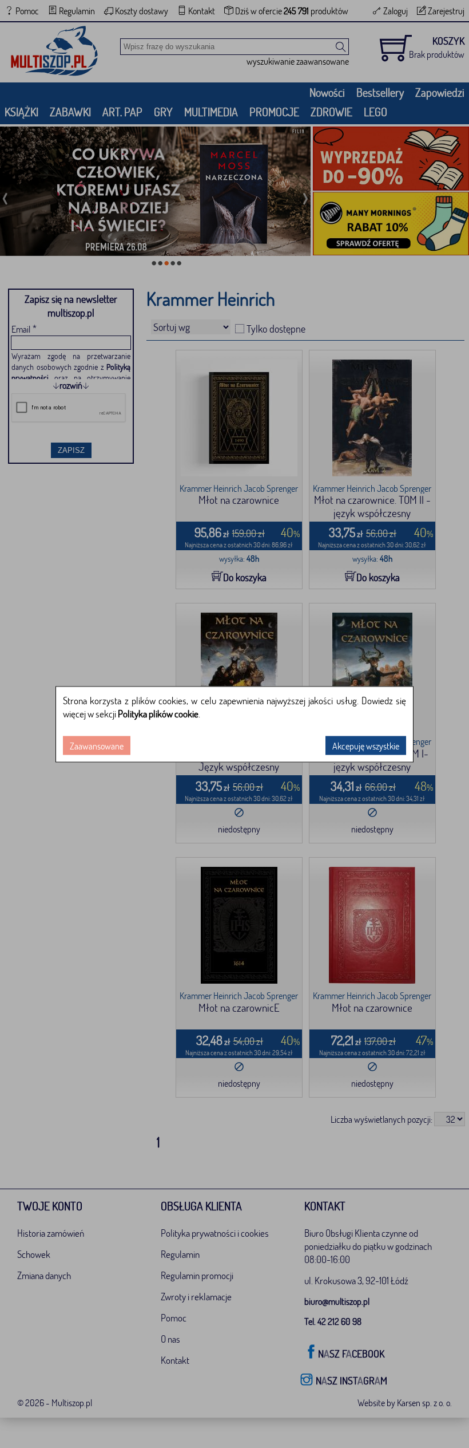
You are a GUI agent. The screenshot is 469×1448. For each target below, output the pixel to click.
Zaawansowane (97, 745)
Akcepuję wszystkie (365, 745)
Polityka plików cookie (158, 713)
